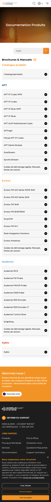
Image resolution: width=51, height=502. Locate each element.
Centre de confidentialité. (34, 478)
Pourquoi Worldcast (11, 443)
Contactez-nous (34, 443)
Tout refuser (25, 486)
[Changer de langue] (40, 3)
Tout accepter (25, 498)
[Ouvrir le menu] (47, 3)
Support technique (35, 452)
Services (6, 448)
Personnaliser (25, 492)
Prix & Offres (32, 438)
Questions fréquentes (36, 448)
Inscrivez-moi (13, 394)
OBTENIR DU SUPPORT (18, 418)
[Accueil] (10, 3)
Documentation (9, 452)
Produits (6, 438)
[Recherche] (34, 3)
